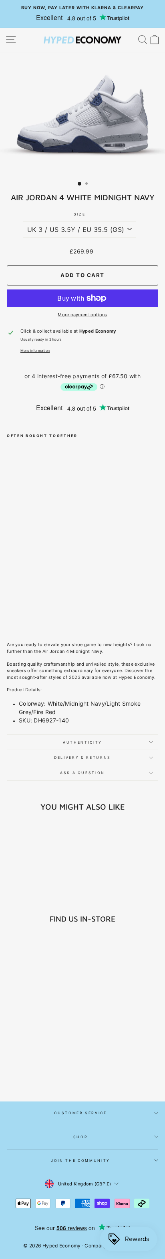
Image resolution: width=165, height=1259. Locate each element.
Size (80, 214)
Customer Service (80, 1113)
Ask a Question (82, 772)
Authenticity (82, 742)
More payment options (82, 314)
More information (35, 350)
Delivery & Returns (82, 757)
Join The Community (80, 1160)
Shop (80, 1137)
